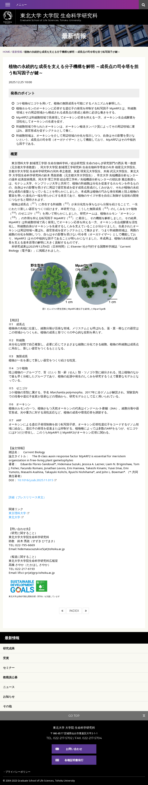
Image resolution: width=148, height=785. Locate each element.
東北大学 (14, 517)
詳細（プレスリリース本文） (27, 497)
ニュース (9, 687)
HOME (6, 51)
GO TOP (74, 715)
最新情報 (17, 51)
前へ (62, 611)
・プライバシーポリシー (16, 771)
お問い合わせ (74, 749)
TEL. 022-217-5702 (59, 738)
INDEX (74, 611)
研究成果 (9, 648)
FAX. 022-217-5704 (88, 738)
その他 (7, 706)
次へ (86, 611)
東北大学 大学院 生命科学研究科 (74, 727)
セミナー (9, 667)
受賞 (6, 658)
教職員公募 (10, 677)
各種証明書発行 (74, 760)
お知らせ (9, 696)
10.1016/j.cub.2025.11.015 (35, 480)
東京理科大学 (17, 513)
